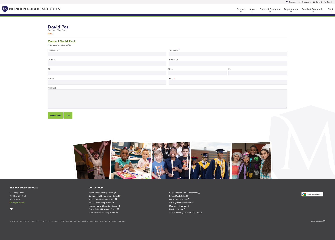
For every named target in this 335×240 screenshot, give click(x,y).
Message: (52, 87)
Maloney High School (179, 206)
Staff (330, 9)
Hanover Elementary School (101, 202)
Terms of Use (79, 221)
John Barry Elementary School (102, 192)
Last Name (174, 50)
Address (51, 59)
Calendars (292, 2)
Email (172, 78)
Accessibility (92, 221)
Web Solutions (318, 221)
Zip (229, 69)
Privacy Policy (66, 221)
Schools (241, 9)
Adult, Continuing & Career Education (185, 212)
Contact (319, 2)
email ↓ (51, 33)
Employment (306, 2)
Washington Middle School (181, 202)
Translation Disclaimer (107, 221)
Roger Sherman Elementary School (184, 192)
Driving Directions (17, 202)
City (50, 69)
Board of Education (270, 9)
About (252, 9)
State (170, 69)
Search (329, 2)
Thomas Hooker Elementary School (104, 206)
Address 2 (173, 59)
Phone (51, 78)
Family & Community (313, 9)
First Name (53, 50)
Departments (291, 9)
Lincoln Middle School (179, 199)
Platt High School (177, 209)
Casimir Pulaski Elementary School (104, 209)
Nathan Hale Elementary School (103, 199)
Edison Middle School (179, 196)
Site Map (121, 221)
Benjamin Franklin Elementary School (105, 196)
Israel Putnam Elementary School (103, 212)
